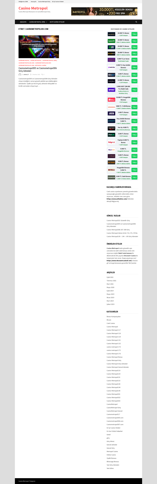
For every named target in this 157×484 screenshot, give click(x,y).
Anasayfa (33, 1)
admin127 (26, 74)
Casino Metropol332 (113, 397)
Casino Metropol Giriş (44, 1)
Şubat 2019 (110, 304)
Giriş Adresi (110, 441)
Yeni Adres (110, 468)
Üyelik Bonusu (111, 458)
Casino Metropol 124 (114, 337)
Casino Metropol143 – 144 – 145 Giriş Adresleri (122, 236)
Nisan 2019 (110, 297)
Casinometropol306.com (43, 63)
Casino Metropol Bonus (114, 357)
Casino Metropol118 (113, 370)
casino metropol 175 (114, 350)
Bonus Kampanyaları (114, 316)
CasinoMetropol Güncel (114, 411)
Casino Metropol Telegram (27, 481)
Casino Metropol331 (113, 394)
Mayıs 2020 (110, 287)
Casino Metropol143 (113, 384)
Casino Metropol (33, 8)
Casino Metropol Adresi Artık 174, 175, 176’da (122, 233)
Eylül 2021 (110, 277)
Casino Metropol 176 (114, 354)
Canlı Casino (111, 323)
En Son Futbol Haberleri (115, 431)
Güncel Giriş (111, 448)
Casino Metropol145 (113, 391)
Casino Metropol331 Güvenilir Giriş (118, 220)
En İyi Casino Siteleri (58, 1)
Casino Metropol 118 (114, 333)
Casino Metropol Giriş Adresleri (117, 364)
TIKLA (134, 34)
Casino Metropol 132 (114, 343)
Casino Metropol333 (113, 401)
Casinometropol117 (113, 414)
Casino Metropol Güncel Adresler (118, 367)
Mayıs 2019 (110, 294)
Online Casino (111, 455)
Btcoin (109, 320)
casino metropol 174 (114, 347)
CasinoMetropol (24, 60)
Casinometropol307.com (26, 65)
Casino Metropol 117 (114, 330)
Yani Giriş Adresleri (113, 465)
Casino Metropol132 (113, 381)
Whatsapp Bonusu (113, 461)
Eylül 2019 (110, 291)
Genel (108, 435)
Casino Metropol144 (113, 387)
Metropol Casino (40, 65)
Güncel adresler (112, 445)
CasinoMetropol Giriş (49, 60)
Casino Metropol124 (113, 374)
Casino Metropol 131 (114, 340)
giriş (108, 438)
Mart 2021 (110, 284)
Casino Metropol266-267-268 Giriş (118, 230)
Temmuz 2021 (111, 281)
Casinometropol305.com (26, 63)
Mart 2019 (110, 301)
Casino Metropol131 (113, 377)
